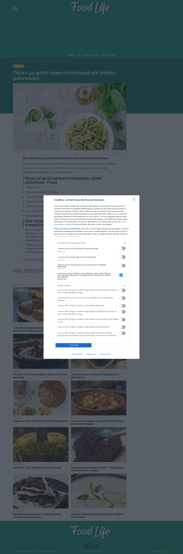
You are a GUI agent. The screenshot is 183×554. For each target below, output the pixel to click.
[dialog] (91, 277)
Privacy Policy (105, 354)
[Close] (134, 200)
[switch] (122, 248)
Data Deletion (77, 354)
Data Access (91, 354)
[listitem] (91, 243)
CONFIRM (73, 345)
